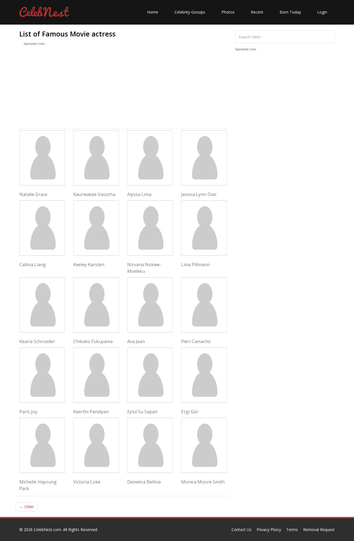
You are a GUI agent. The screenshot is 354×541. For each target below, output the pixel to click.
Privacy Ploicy (269, 529)
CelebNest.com (47, 529)
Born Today (290, 12)
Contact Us (241, 529)
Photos (228, 12)
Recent (257, 12)
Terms (292, 529)
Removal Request (319, 529)
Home (152, 12)
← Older (26, 506)
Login (322, 12)
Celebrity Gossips (190, 12)
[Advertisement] (123, 88)
